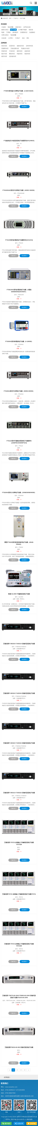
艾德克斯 (3, 38)
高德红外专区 (25, 48)
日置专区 (12, 46)
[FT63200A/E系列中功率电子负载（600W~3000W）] (19, 174)
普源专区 (4, 51)
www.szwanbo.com (11, 1087)
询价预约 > (25, 106)
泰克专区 (4, 46)
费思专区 (12, 54)
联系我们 (4, 1083)
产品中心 (15, 18)
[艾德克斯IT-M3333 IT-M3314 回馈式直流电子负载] (19, 628)
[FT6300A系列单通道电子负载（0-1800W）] (19, 325)
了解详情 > (13, 106)
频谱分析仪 (5, 29)
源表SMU (18, 27)
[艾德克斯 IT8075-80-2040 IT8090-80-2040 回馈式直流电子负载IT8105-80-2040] (19, 979)
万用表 (8, 32)
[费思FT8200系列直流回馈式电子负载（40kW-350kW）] (19, 526)
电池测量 (10, 27)
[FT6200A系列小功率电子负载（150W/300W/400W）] (19, 476)
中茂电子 (17, 38)
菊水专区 (4, 54)
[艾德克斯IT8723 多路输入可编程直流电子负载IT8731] (19, 878)
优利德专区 (12, 56)
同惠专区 (19, 54)
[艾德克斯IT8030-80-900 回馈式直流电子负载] (19, 1031)
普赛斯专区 (5, 48)
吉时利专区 (29, 46)
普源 (23, 38)
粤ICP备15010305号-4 (18, 1119)
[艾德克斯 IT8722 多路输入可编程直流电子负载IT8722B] (19, 928)
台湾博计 (10, 38)
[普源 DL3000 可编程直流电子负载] (19, 578)
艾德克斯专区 (15, 48)
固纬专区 (19, 51)
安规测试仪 (23, 32)
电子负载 (13, 29)
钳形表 (31, 29)
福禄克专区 (20, 46)
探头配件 (15, 32)
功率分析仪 (5, 35)
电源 (2, 32)
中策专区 (12, 51)
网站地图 (29, 1119)
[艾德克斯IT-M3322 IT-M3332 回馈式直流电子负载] (19, 727)
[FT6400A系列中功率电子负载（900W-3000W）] (19, 375)
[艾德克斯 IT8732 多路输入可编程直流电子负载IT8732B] (19, 826)
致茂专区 (27, 54)
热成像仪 (32, 32)
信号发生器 (27, 27)
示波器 (3, 27)
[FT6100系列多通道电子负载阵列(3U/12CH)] (19, 224)
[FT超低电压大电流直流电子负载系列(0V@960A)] (19, 124)
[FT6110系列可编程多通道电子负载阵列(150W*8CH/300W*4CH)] (19, 425)
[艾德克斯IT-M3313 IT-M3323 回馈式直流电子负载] (19, 777)
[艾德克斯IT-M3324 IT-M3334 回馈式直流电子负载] (19, 677)
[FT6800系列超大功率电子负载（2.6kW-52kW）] (19, 75)
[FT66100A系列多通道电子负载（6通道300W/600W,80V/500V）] (19, 274)
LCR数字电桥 (22, 29)
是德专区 (27, 51)
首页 (10, 18)
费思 (28, 38)
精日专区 (4, 56)
